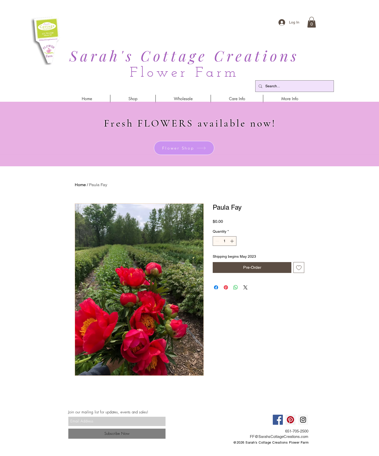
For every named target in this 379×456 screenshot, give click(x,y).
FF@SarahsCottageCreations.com (279, 436)
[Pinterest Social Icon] (290, 420)
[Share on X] (245, 287)
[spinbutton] (224, 241)
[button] (311, 22)
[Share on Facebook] (216, 287)
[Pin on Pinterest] (226, 287)
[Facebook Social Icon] (278, 420)
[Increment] (232, 241)
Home (80, 184)
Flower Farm (184, 73)
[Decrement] (216, 241)
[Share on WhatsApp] (236, 287)
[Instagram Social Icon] (303, 420)
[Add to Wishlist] (298, 267)
